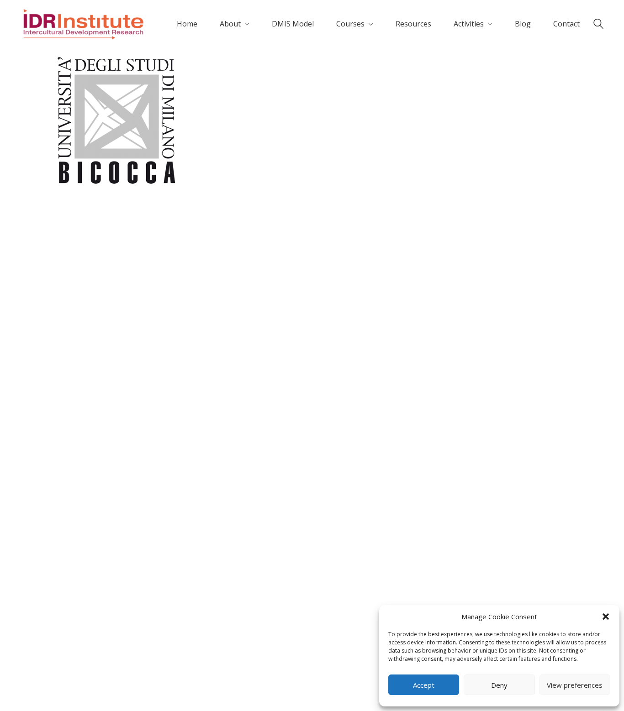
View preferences (575, 685)
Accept (423, 685)
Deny (499, 685)
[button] (605, 616)
